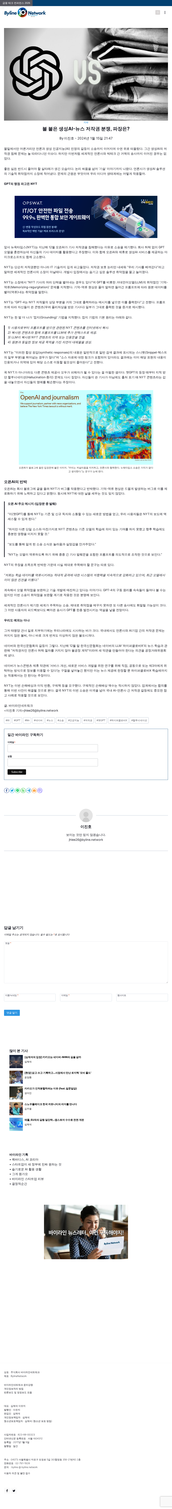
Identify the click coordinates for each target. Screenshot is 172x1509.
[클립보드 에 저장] (40, 790)
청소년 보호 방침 (42, 1421)
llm (27, 720)
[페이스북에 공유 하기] (7, 790)
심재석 (28, 1061)
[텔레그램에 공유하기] (29, 790)
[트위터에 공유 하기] (12, 790)
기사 (86, 122)
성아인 (28, 1093)
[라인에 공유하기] (18, 790)
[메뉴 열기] (165, 12)
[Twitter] (14, 1491)
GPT (17, 720)
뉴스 (50, 720)
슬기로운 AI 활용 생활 (26, 1169)
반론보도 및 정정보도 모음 (18, 1392)
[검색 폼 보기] (157, 12)
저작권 (88, 720)
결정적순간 (19, 1184)
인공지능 (73, 720)
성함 (10, 756)
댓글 (8, 943)
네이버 (38, 720)
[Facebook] (7, 1491)
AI (8, 720)
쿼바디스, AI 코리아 (25, 1159)
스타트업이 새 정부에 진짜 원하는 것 (36, 1164)
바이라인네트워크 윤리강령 (18, 1384)
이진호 (69, 138)
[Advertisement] (86, 893)
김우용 (28, 1108)
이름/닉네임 (11, 995)
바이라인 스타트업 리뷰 (28, 1179)
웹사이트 (121, 995)
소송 (61, 720)
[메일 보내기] (34, 790)
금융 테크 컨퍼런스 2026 (16, 3)
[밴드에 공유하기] (23, 790)
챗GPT (101, 720)
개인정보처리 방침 (14, 1388)
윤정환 (28, 1077)
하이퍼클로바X (118, 720)
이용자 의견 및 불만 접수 (17, 1473)
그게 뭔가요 (20, 1174)
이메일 (11, 742)
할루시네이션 (139, 720)
